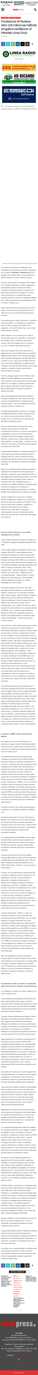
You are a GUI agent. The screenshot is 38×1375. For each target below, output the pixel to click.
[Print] (27, 44)
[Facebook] (3, 44)
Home (2, 14)
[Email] (22, 44)
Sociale (18, 18)
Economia (8, 14)
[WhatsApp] (13, 44)
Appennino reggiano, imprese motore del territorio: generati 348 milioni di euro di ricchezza (31, 1278)
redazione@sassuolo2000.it (22, 1355)
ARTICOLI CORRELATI (17, 1272)
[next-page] (20, 1310)
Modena (11, 18)
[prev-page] (18, 1310)
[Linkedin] (18, 44)
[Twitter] (8, 44)
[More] (32, 44)
